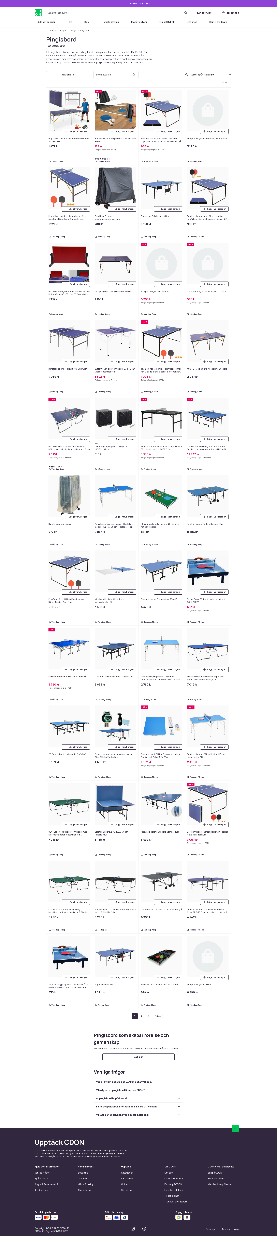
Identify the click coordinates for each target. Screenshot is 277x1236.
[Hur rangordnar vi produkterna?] (186, 74)
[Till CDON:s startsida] (38, 12)
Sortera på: (196, 74)
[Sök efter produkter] (185, 12)
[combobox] (117, 12)
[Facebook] (144, 1228)
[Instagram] (132, 1228)
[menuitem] (47, 22)
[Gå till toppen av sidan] (235, 1128)
